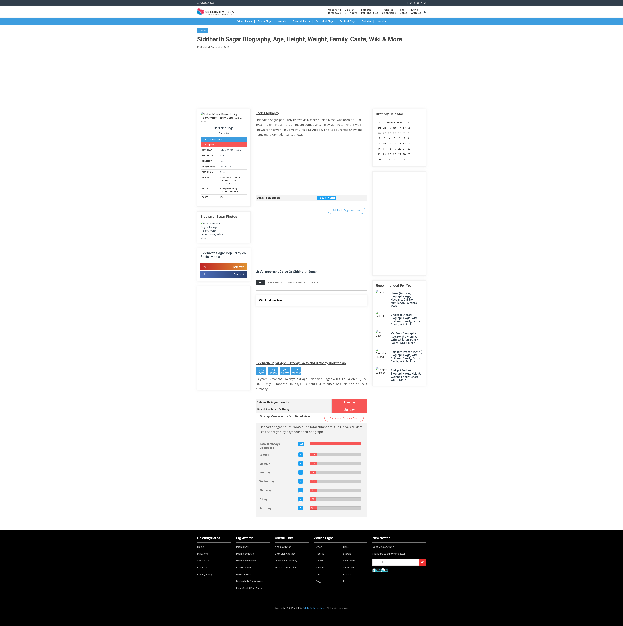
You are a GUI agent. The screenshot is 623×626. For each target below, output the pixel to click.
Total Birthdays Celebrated (269, 445)
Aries (319, 546)
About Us (202, 567)
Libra (346, 546)
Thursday (265, 490)
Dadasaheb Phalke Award (250, 581)
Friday (263, 499)
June (224, 150)
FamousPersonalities (369, 11)
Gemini (223, 172)
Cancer (320, 567)
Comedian (223, 133)
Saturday (265, 508)
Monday (264, 463)
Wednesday (266, 481)
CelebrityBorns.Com (313, 607)
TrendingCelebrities (389, 11)
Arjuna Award (243, 567)
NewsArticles (416, 11)
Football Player (348, 21)
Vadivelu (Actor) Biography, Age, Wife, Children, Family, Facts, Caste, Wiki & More (406, 319)
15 (221, 150)
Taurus (320, 553)
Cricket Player (244, 21)
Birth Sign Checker (285, 553)
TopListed (403, 11)
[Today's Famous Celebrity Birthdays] (215, 11)
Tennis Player (265, 21)
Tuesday (237, 150)
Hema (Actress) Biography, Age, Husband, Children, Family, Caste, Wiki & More (404, 299)
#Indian (202, 30)
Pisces (346, 581)
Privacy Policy (204, 574)
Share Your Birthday (286, 560)
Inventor (381, 21)
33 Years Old (225, 166)
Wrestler (283, 21)
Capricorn (348, 567)
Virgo (319, 581)
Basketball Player (325, 21)
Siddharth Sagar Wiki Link (346, 210)
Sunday (264, 454)
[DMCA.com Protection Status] (380, 569)
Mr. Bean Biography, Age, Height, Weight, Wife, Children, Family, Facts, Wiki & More (405, 338)
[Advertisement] (294, 78)
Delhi (222, 155)
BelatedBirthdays (351, 11)
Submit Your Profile (286, 567)
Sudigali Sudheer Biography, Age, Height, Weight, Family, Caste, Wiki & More (406, 375)
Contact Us (203, 560)
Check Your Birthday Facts (344, 418)
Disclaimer (203, 553)
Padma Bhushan (245, 553)
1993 (229, 150)
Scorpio (347, 553)
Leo (318, 574)
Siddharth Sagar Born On (273, 402)
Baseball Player (301, 21)
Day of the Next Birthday (273, 409)
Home (200, 546)
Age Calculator (283, 546)
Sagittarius (349, 560)
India (222, 161)
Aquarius (348, 574)
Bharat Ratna (243, 574)
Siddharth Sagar (224, 128)
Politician (367, 21)
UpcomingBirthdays (334, 11)
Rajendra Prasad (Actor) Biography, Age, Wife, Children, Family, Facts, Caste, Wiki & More (406, 356)
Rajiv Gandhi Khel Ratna (249, 588)
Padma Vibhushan (246, 560)
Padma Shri (242, 546)
